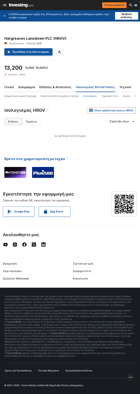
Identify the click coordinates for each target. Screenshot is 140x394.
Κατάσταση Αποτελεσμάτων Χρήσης (60, 96)
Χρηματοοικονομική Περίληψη (20, 96)
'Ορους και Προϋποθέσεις (18, 370)
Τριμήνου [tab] (31, 121)
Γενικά (9, 87)
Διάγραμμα (26, 87)
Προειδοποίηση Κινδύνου (78, 370)
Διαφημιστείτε (82, 271)
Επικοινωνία (80, 278)
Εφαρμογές (10, 263)
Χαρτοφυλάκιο (12, 271)
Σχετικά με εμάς (83, 263)
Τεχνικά (125, 87)
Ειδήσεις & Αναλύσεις (55, 87)
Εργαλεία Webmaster (16, 278)
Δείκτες (127, 96)
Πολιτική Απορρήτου (48, 370)
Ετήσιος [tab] (13, 121)
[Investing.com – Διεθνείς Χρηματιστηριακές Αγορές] (21, 5)
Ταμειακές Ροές (109, 96)
